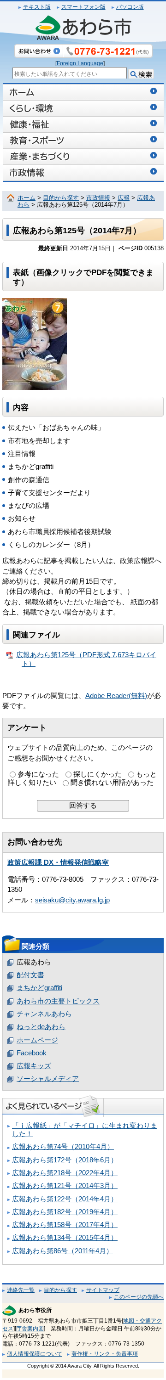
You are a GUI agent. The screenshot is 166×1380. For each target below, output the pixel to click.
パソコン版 (130, 7)
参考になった (38, 774)
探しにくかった (97, 774)
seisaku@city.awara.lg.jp (72, 900)
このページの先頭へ (139, 1297)
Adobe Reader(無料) (116, 695)
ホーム (27, 198)
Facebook (32, 1053)
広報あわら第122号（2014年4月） (65, 1199)
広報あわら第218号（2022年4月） (65, 1173)
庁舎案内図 (30, 1328)
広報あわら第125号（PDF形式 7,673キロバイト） (86, 659)
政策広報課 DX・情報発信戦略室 (58, 862)
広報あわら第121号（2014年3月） (65, 1185)
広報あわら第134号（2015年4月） (65, 1237)
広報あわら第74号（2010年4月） (63, 1146)
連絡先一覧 (21, 1290)
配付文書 (30, 975)
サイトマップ (102, 1290)
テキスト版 (37, 7)
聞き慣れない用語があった (112, 782)
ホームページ (37, 1040)
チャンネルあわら (44, 1014)
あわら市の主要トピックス (58, 1001)
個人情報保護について (34, 1354)
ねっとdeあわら (41, 1027)
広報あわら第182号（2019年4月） (65, 1212)
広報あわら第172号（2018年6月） (65, 1160)
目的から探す (61, 198)
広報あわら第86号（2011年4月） (62, 1251)
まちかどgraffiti (39, 987)
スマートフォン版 (83, 7)
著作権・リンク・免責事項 (104, 1354)
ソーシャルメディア (48, 1078)
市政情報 (98, 198)
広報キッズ (34, 1066)
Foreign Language (80, 63)
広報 (124, 198)
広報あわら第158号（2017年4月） (65, 1224)
